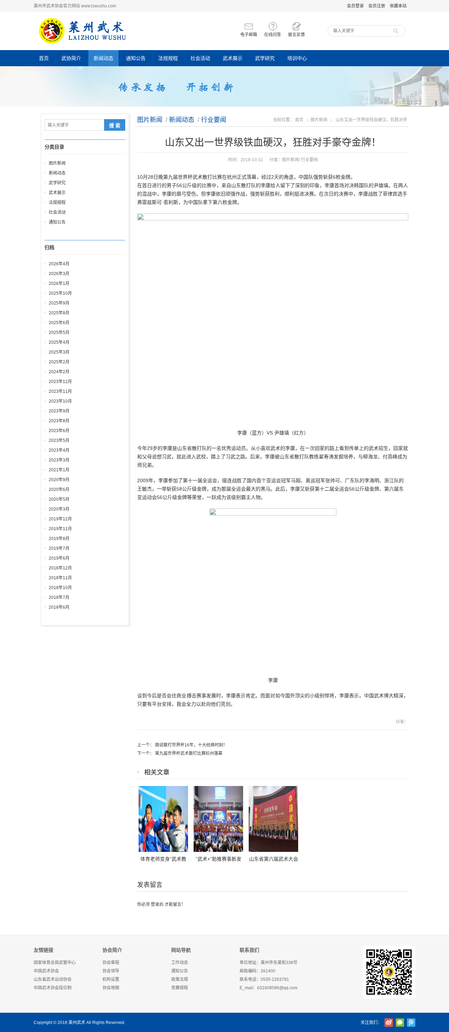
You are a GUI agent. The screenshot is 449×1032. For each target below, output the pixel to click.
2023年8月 (59, 420)
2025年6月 (59, 322)
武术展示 (232, 58)
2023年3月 (59, 460)
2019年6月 (59, 558)
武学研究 (265, 58)
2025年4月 (59, 342)
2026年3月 (59, 273)
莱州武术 (76, 1022)
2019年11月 (60, 528)
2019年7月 (59, 548)
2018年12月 (60, 568)
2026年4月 (59, 263)
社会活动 (200, 58)
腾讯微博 (411, 1022)
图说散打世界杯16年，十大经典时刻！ (191, 745)
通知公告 (136, 58)
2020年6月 (59, 489)
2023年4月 (59, 450)
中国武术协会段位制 (53, 987)
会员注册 (376, 6)
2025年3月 (59, 352)
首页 (44, 58)
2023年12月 (60, 381)
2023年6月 (59, 430)
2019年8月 (59, 538)
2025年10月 (60, 293)
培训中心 (297, 58)
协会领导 (110, 971)
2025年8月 (59, 312)
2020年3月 (59, 509)
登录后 (157, 904)
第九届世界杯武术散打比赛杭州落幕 (188, 753)
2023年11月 (60, 391)
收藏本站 (398, 6)
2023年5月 (59, 440)
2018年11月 (60, 577)
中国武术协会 (46, 971)
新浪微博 (388, 1022)
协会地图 (110, 987)
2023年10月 (60, 401)
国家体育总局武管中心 (55, 962)
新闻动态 (103, 58)
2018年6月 (59, 607)
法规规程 (168, 58)
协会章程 (110, 962)
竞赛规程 (179, 987)
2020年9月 (59, 479)
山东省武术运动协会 (53, 979)
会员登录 (355, 6)
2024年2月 (59, 371)
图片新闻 (149, 119)
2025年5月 (59, 332)
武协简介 (71, 58)
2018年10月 (60, 587)
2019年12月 (60, 519)
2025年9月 (59, 303)
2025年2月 (59, 362)
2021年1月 (59, 469)
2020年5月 (59, 499)
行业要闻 (213, 119)
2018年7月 (59, 597)
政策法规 (179, 979)
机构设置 (110, 979)
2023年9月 (59, 411)
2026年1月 (59, 283)
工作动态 (179, 962)
